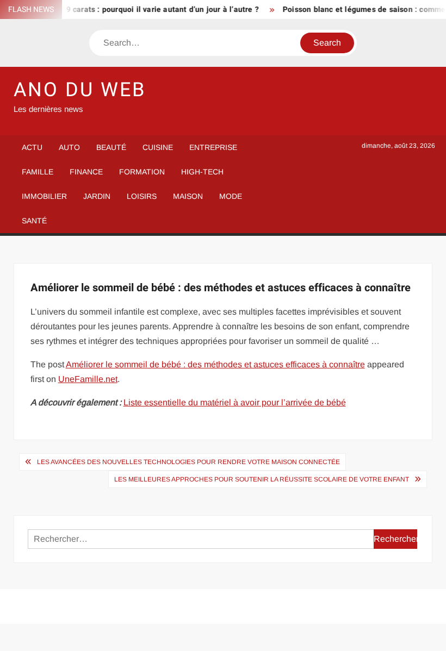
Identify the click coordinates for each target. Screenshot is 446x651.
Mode (230, 196)
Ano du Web (80, 90)
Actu (32, 147)
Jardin (96, 196)
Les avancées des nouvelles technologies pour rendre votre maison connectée (188, 462)
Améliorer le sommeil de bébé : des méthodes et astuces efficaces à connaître (215, 364)
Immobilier (44, 196)
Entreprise (213, 147)
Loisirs (142, 196)
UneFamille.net (87, 379)
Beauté (111, 147)
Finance (86, 171)
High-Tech (202, 171)
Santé (34, 220)
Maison (188, 196)
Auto (69, 147)
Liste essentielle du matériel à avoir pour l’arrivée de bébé (234, 402)
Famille (37, 171)
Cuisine (158, 147)
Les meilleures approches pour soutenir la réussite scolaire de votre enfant (261, 479)
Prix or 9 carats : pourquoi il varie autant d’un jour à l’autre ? (144, 9)
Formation (142, 171)
